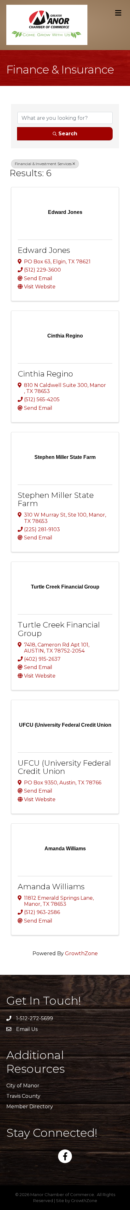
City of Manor (22, 1086)
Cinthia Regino (45, 373)
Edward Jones (44, 250)
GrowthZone (81, 953)
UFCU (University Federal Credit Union (64, 767)
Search (67, 134)
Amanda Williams (51, 886)
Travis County (23, 1096)
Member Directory (29, 1107)
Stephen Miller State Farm (56, 499)
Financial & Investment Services (43, 163)
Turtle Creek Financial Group (59, 629)
